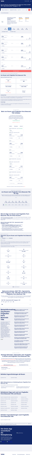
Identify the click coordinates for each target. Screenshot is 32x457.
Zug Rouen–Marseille (14, 400)
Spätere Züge (20, 183)
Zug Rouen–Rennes (24, 402)
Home (2, 423)
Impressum (14, 454)
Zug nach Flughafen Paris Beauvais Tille (20, 423)
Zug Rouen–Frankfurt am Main (5, 398)
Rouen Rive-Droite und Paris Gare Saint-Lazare (8, 359)
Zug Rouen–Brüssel (14, 398)
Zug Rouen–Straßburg (24, 398)
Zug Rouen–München (14, 397)
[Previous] (3, 201)
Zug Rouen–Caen (13, 404)
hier (24, 186)
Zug (4, 423)
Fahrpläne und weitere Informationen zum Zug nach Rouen (7, 387)
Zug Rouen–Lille (13, 402)
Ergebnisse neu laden (15, 122)
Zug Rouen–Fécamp (4, 410)
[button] (19, 10)
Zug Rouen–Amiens (4, 406)
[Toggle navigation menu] (30, 1)
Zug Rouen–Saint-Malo (14, 406)
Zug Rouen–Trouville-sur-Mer (5, 408)
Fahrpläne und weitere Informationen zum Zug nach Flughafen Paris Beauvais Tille (23, 387)
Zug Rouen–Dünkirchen (25, 406)
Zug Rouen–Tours (3, 404)
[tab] (5, 31)
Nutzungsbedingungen (21, 454)
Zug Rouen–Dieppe (14, 377)
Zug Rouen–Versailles (14, 408)
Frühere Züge (12, 183)
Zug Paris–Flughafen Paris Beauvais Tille (7, 397)
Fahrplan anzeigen (8, 92)
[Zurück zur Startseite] (2, 1)
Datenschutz (28, 454)
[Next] (30, 29)
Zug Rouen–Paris (3, 377)
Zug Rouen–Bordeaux (24, 400)
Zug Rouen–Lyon (3, 400)
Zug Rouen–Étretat (24, 408)
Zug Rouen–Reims (24, 404)
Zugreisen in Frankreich (9, 423)
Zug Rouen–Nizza (3, 402)
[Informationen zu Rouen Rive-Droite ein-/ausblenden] (30, 368)
